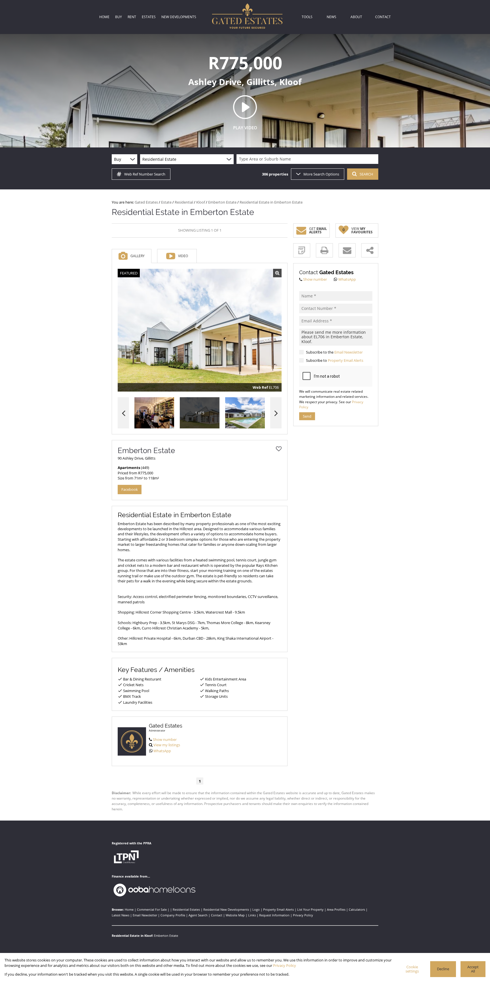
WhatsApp (162, 750)
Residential (184, 202)
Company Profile (172, 915)
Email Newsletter (348, 352)
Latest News (120, 915)
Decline (443, 968)
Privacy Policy (303, 915)
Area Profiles (336, 909)
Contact (216, 915)
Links (252, 915)
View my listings (166, 744)
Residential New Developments (226, 909)
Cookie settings (412, 969)
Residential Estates (186, 909)
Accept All (473, 969)
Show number (165, 739)
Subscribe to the (334, 352)
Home (129, 909)
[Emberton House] (200, 330)
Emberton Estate (222, 202)
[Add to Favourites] (279, 449)
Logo (256, 909)
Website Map (235, 915)
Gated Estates (146, 202)
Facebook (129, 489)
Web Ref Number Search (144, 174)
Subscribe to (334, 360)
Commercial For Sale (152, 909)
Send (307, 416)
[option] (245, 413)
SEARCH (366, 174)
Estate (166, 202)
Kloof (200, 202)
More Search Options (321, 174)
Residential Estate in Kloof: (132, 935)
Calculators (357, 909)
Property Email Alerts (345, 360)
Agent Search (198, 915)
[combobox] (308, 159)
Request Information (274, 915)
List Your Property (310, 909)
